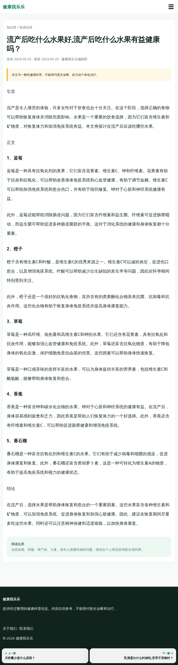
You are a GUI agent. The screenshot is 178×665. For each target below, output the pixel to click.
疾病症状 (25, 27)
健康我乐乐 (14, 7)
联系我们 (26, 628)
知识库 (11, 27)
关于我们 (10, 628)
